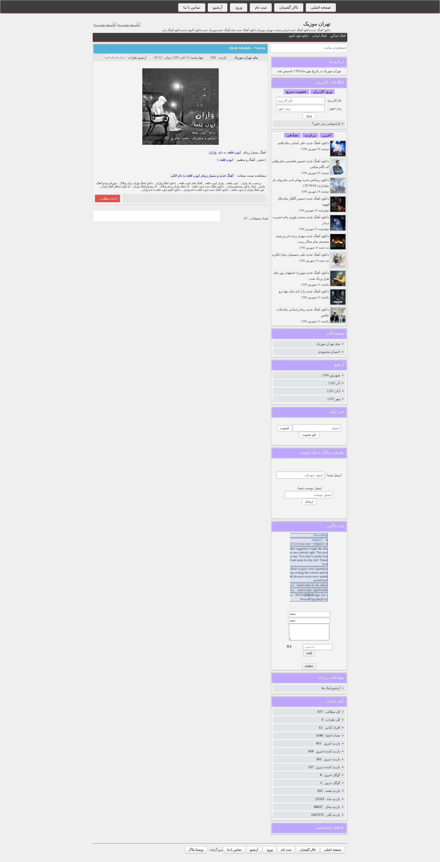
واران (212, 152)
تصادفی (292, 135)
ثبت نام (261, 7)
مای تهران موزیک (246, 57)
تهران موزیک (317, 24)
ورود (238, 7)
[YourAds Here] (129, 26)
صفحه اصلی (321, 7)
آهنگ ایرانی (319, 35)
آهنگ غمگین (338, 35)
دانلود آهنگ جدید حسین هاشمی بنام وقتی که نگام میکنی (300, 166)
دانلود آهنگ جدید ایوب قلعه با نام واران (206, 189)
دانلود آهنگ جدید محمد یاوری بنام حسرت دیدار (301, 222)
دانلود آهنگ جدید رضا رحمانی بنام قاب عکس (303, 315)
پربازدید (310, 135)
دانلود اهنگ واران (166, 183)
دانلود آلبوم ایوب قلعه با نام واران (161, 189)
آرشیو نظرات (137, 57)
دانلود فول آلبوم (298, 35)
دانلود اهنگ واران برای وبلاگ (136, 183)
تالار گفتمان (288, 7)
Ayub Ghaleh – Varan (247, 48)
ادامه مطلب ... (107, 198)
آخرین (326, 135)
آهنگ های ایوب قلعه (190, 183)
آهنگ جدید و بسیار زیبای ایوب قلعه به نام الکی (202, 175)
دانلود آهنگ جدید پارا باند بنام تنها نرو (304, 294)
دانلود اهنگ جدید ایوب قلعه (208, 186)
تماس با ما (191, 7)
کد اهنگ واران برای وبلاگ (174, 186)
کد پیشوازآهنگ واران (145, 186)
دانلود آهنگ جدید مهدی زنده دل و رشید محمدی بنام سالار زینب (302, 241)
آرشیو (217, 7)
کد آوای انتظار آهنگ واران (115, 186)
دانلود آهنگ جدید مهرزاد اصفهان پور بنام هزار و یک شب (301, 278)
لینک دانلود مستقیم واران (241, 186)
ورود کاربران (322, 92)
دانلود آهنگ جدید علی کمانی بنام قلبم (303, 145)
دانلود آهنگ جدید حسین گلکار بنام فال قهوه (303, 204)
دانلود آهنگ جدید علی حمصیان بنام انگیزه (300, 257)
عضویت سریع (296, 92)
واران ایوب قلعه (214, 183)
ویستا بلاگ (196, 850)
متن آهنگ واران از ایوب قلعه (247, 189)
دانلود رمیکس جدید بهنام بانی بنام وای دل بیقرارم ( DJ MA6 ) (300, 185)
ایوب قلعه (234, 152)
